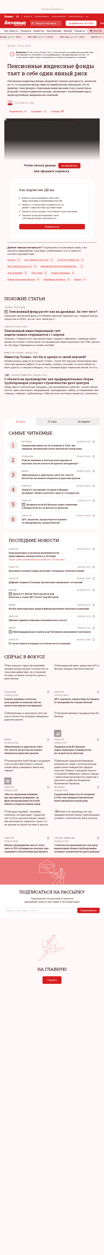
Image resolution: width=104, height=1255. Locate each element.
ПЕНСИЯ (11, 46)
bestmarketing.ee (42, 16)
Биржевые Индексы (54, 279)
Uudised (8, 307)
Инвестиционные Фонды (21, 279)
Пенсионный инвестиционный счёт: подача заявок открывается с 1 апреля (34, 332)
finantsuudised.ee (76, 16)
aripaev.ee (28, 16)
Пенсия (11, 260)
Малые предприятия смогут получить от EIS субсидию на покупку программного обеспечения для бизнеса (26, 848)
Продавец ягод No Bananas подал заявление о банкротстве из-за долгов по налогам (72, 749)
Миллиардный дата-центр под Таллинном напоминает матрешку (52, 631)
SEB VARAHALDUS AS (19, 266)
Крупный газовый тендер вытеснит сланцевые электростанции (46, 570)
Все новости (11, 30)
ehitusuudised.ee (59, 16)
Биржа (77, 279)
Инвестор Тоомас (14, 353)
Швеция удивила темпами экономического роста (38, 620)
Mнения (13, 590)
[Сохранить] (93, 441)
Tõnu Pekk (36, 273)
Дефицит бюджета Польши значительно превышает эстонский (45, 582)
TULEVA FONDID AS (68, 260)
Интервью (27, 441)
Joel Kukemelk (14, 273)
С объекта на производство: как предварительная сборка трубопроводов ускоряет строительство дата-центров (48, 381)
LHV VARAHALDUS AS (36, 260)
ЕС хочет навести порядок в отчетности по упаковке (40, 643)
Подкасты (79, 30)
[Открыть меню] (17, 16)
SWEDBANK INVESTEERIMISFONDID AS (59, 266)
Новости (9, 327)
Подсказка (27, 456)
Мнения (68, 30)
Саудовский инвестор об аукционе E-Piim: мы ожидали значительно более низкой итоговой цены (74, 797)
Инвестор (38, 30)
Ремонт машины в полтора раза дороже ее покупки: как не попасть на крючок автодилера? (23, 702)
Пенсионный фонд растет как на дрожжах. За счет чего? (53, 311)
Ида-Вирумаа (53, 30)
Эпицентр (25, 30)
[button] (40, 910)
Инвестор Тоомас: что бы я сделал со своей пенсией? (45, 357)
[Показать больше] (87, 16)
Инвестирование (60, 273)
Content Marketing (21, 375)
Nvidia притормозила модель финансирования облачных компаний (49, 608)
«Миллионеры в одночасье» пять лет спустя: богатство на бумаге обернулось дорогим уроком (23, 749)
